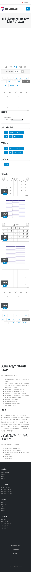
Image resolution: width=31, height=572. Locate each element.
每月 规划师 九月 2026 (6, 489)
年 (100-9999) (10, 71)
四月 (26, 78)
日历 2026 (3, 502)
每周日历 (3, 508)
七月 (14, 82)
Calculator (15, 549)
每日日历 (3, 510)
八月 (19, 82)
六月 (9, 82)
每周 (20, 67)
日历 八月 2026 (5, 504)
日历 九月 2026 (5, 522)
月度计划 (3, 474)
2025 (5, 78)
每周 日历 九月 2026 (6, 526)
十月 (6, 85)
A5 (17, 133)
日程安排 (3, 478)
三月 (21, 78)
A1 (10, 137)
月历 (2, 506)
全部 (5, 67)
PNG (7, 165)
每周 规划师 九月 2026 (6, 491)
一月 (10, 78)
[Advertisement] (15, 46)
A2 (6, 137)
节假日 (7, 119)
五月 (3, 82)
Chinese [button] (26, 2)
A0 (15, 137)
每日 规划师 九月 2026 (6, 493)
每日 (25, 67)
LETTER (11, 133)
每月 (15, 67)
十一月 (12, 85)
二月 (16, 78)
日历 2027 (3, 520)
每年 (10, 67)
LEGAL (20, 137)
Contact (15, 553)
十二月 (18, 85)
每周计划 (3, 476)
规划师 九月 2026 (5, 487)
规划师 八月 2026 (5, 472)
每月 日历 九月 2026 (6, 524)
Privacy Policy (15, 545)
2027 (24, 85)
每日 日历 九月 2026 (6, 528)
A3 (21, 133)
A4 (6, 133)
